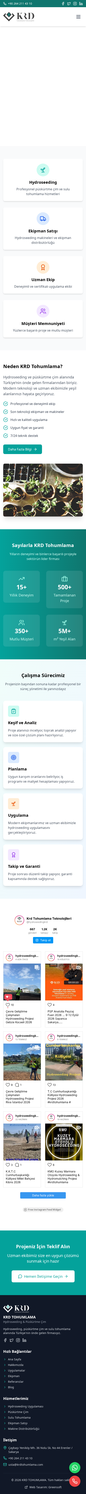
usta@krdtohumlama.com (25, 1464)
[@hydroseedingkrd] (19, 920)
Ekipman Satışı (18, 1423)
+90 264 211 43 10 (20, 1458)
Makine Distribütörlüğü (23, 1429)
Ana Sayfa (14, 1359)
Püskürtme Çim (18, 1412)
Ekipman (14, 1376)
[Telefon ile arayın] (74, 1481)
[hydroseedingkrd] (9, 957)
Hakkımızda (15, 1365)
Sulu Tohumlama (19, 1417)
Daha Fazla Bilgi (20, 449)
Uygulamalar (16, 1370)
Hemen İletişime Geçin (43, 1276)
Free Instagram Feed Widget (44, 1209)
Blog (11, 1387)
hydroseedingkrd (27, 955)
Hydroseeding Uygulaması (25, 1406)
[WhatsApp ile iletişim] (74, 1467)
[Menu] (78, 16)
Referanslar (16, 1381)
